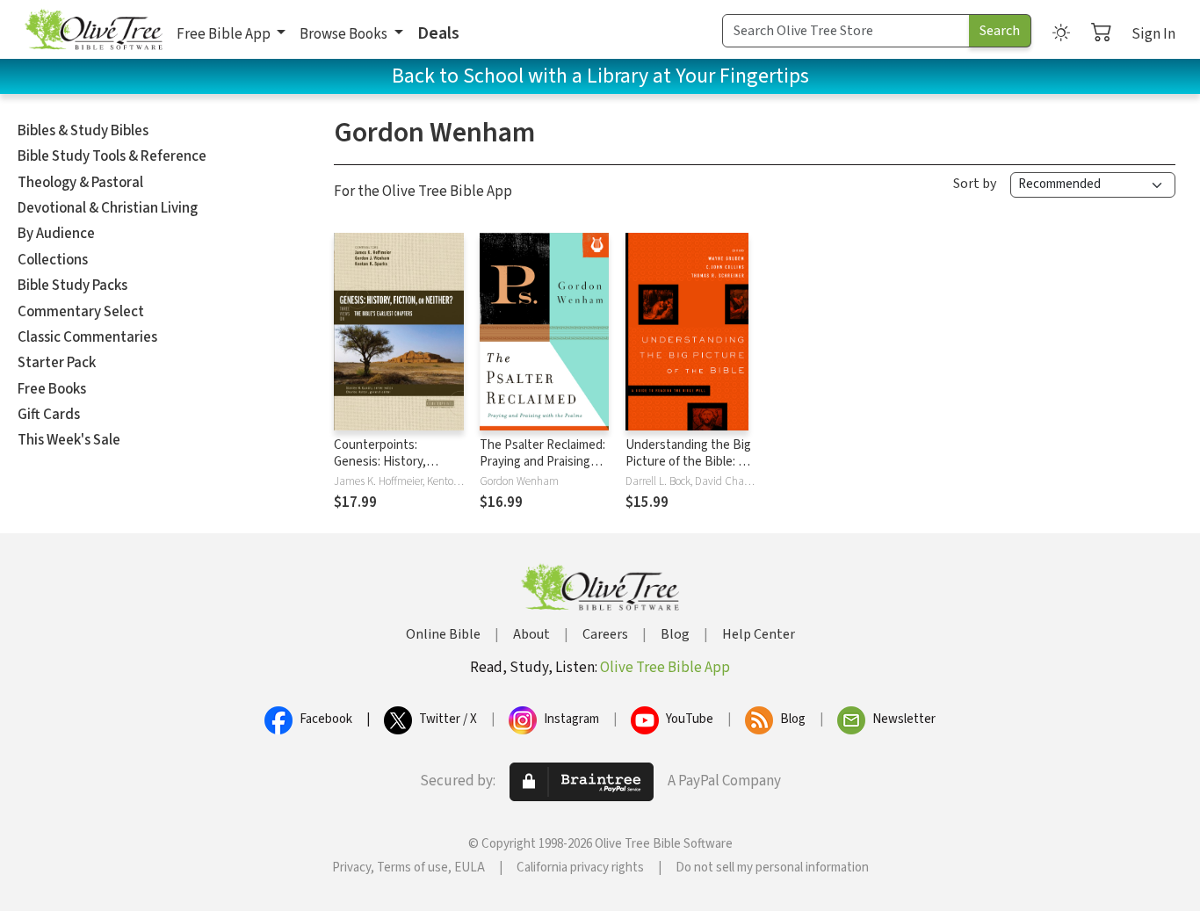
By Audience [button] (56, 233)
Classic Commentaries (87, 337)
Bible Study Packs (72, 285)
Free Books (52, 389)
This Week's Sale (69, 440)
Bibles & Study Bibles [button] (83, 130)
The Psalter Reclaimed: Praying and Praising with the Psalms (542, 462)
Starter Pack (57, 362)
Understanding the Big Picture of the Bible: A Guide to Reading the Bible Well (688, 470)
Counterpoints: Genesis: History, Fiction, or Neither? (386, 462)
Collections (53, 260)
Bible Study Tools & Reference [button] (112, 156)
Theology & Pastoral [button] (80, 182)
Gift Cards (49, 414)
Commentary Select (81, 311)
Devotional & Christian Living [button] (108, 208)
